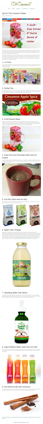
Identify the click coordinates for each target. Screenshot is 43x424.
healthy (29, 417)
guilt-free (25, 417)
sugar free (4, 418)
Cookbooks (18, 8)
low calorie (39, 417)
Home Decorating (25, 8)
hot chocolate (32, 417)
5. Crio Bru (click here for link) (14, 199)
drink (16, 417)
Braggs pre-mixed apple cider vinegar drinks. (24, 237)
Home (9, 8)
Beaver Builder (27, 422)
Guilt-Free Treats (8, 417)
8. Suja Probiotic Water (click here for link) (19, 347)
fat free (21, 417)
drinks (18, 417)
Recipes (13, 8)
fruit (23, 417)
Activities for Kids (32, 8)
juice (36, 417)
